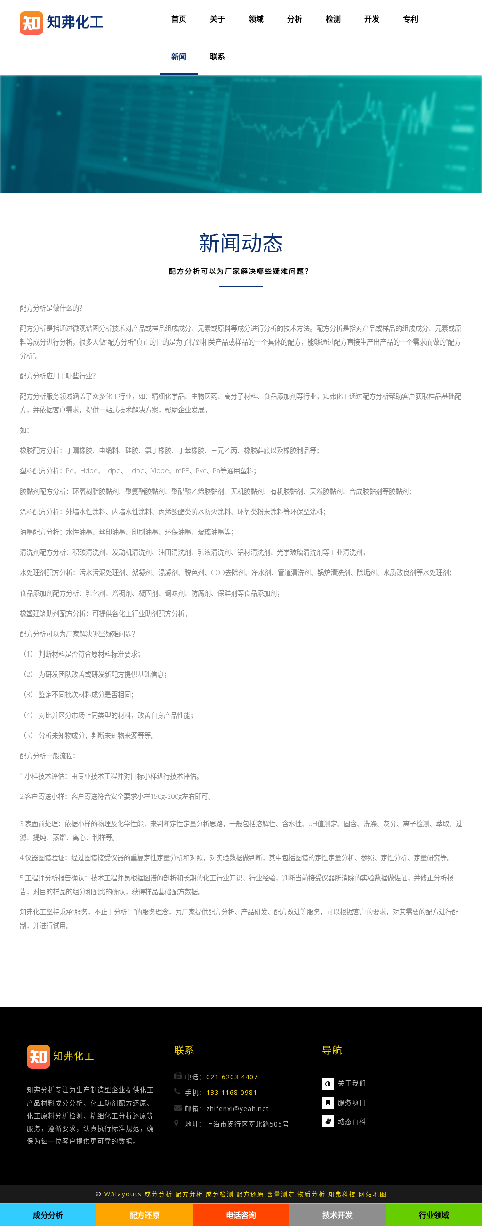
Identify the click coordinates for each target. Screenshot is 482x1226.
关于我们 (352, 1082)
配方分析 (189, 1194)
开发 (371, 19)
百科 (359, 1121)
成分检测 (220, 1194)
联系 (217, 56)
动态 (345, 1121)
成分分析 (159, 1194)
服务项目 (352, 1102)
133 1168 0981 (231, 1092)
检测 (333, 19)
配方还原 (250, 1194)
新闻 (178, 56)
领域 (256, 19)
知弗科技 (342, 1194)
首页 (178, 19)
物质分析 (311, 1194)
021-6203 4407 (232, 1076)
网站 (366, 1194)
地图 (380, 1194)
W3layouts (123, 1194)
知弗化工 (74, 1056)
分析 (294, 19)
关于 (217, 19)
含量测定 (281, 1194)
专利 (410, 19)
